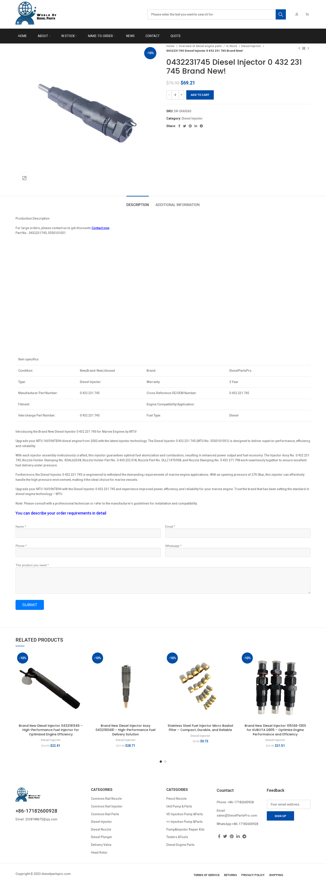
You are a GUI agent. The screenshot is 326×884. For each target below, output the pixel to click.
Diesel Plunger (101, 837)
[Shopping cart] (307, 14)
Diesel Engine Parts (180, 845)
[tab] (137, 202)
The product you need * (32, 565)
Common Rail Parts (105, 814)
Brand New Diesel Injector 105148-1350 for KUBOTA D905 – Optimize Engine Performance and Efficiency (275, 730)
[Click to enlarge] (24, 178)
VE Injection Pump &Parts (184, 814)
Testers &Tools (177, 837)
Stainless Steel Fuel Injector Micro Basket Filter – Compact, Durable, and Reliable (200, 727)
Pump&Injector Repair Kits (185, 829)
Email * (170, 526)
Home (170, 46)
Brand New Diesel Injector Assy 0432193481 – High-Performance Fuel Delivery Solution (125, 730)
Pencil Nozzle (176, 798)
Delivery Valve (101, 845)
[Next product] (308, 48)
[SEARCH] (281, 14)
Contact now (100, 228)
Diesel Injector (251, 46)
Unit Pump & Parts (179, 806)
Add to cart (200, 94)
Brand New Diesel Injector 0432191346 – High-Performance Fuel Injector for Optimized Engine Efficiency (50, 730)
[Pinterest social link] (190, 126)
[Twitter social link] (184, 126)
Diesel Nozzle (101, 829)
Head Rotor (99, 852)
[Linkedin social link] (195, 126)
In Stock (232, 46)
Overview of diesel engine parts (200, 46)
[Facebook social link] (179, 126)
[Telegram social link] (201, 126)
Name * (21, 526)
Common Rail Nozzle (106, 798)
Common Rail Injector (107, 806)
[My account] (296, 14)
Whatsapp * (173, 546)
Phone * (21, 546)
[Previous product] (299, 48)
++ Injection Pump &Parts (184, 821)
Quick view (82, 668)
